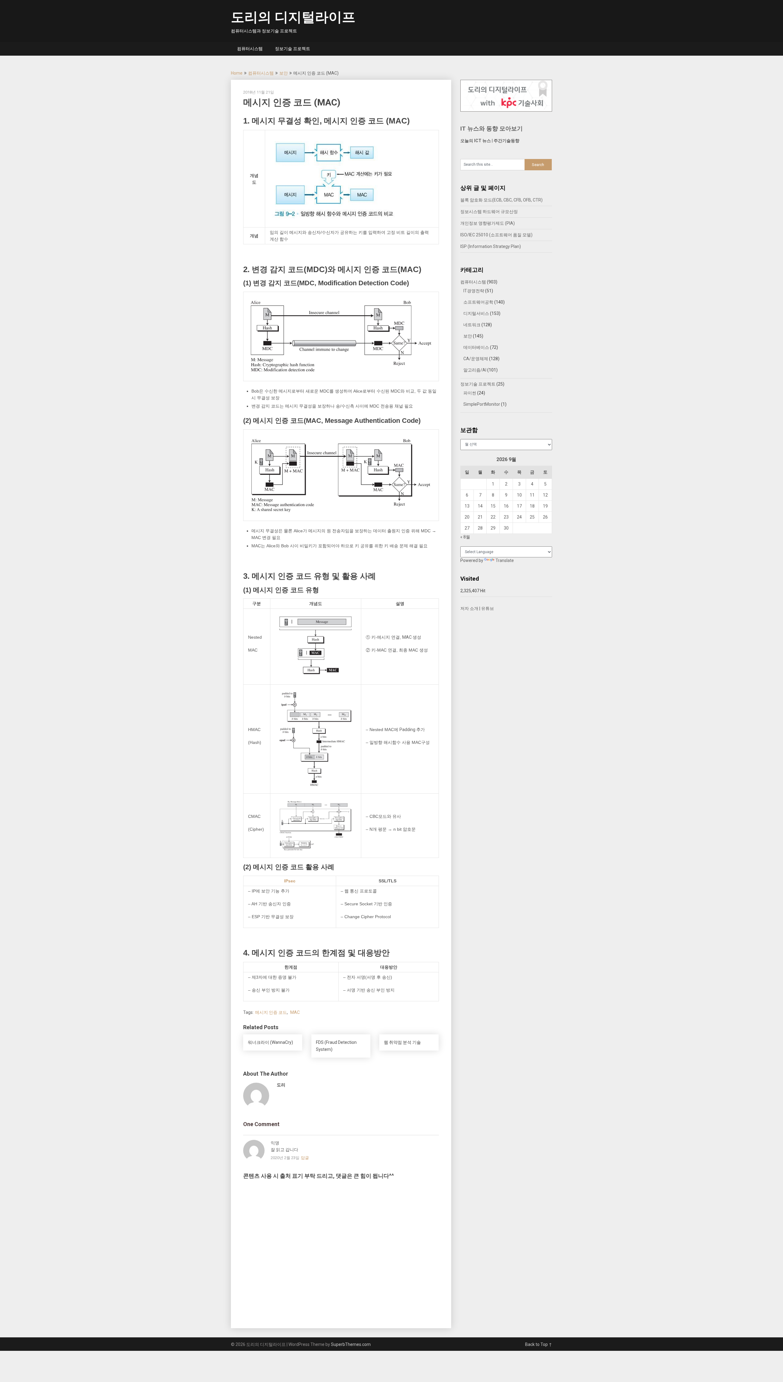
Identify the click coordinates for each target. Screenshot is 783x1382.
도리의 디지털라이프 (293, 17)
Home (237, 73)
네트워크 (472, 324)
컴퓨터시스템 (250, 48)
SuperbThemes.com (351, 1344)
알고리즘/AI (474, 370)
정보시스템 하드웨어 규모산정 (489, 211)
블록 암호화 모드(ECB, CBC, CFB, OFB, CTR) (501, 200)
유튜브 (487, 608)
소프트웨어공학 (478, 302)
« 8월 (465, 536)
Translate (504, 560)
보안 (283, 73)
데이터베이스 (476, 347)
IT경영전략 (473, 290)
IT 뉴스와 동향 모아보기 (491, 128)
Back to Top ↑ (538, 1344)
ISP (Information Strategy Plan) (490, 246)
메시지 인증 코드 (271, 1012)
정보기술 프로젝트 (292, 48)
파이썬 (469, 392)
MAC (295, 1012)
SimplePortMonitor (481, 404)
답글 (305, 1157)
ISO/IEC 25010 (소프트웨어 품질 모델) (496, 234)
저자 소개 (469, 608)
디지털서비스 (476, 313)
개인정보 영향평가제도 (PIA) (487, 223)
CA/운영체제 (475, 358)
